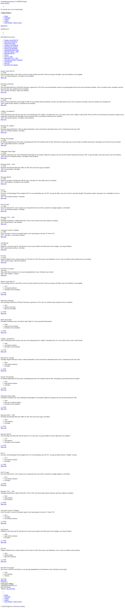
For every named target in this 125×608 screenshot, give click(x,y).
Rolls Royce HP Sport (10, 42)
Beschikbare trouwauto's (8, 37)
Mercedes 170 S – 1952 (11, 58)
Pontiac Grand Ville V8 (11, 40)
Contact (6, 19)
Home (6, 16)
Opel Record (8, 61)
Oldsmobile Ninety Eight (11, 50)
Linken (6, 21)
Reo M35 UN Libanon (11, 65)
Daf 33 (6, 55)
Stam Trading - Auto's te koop (13, 22)
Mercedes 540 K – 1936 (11, 51)
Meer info (3, 78)
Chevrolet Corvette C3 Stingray (13, 60)
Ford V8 (6, 63)
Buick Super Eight (9, 43)
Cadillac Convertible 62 (11, 45)
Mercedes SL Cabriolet (11, 47)
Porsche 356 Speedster (10, 48)
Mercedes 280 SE (9, 53)
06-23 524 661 (5, 3)
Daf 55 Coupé (8, 56)
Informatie (7, 18)
